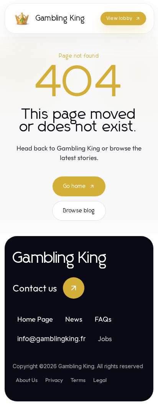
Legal (100, 380)
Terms (78, 380)
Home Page (35, 319)
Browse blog (79, 211)
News (73, 319)
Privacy (54, 380)
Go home (74, 186)
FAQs (103, 319)
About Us (27, 380)
